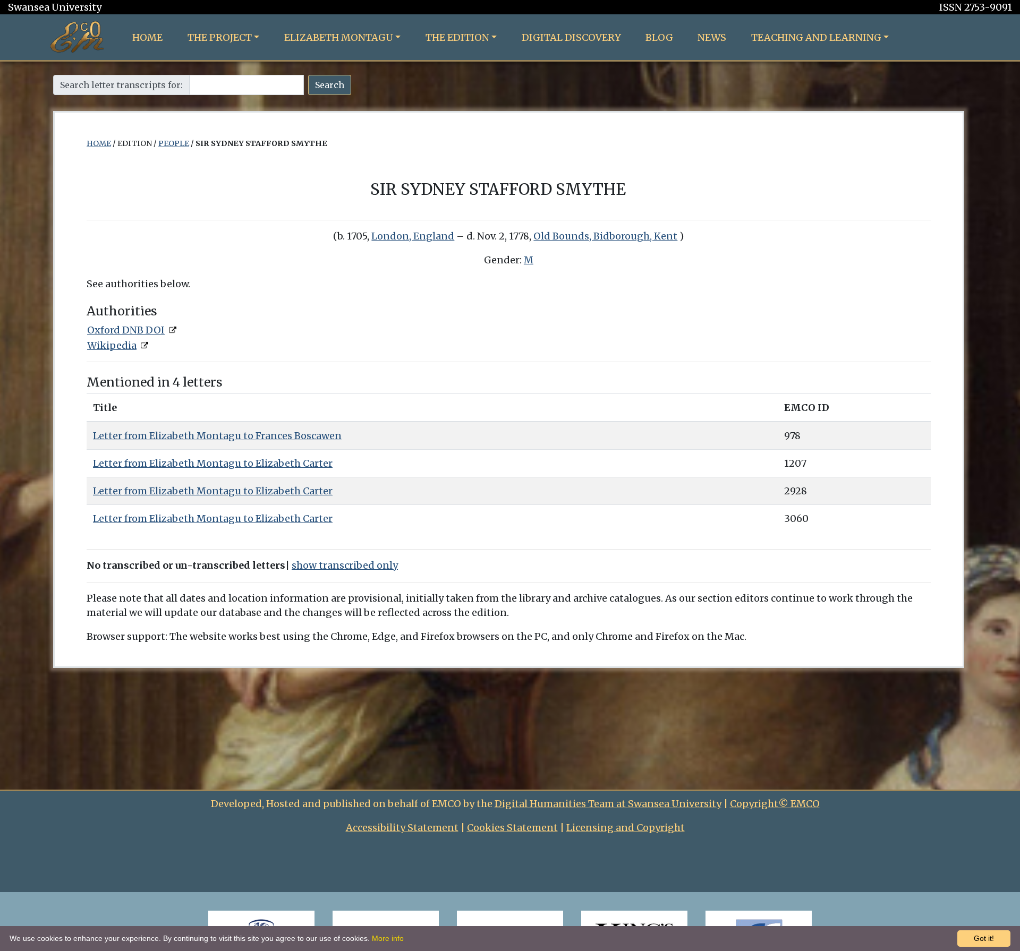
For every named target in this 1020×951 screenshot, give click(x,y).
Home (147, 37)
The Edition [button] (457, 37)
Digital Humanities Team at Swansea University (608, 804)
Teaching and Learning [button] (816, 37)
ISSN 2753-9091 (975, 7)
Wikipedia (112, 345)
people (173, 143)
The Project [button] (220, 37)
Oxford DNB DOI (126, 330)
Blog (659, 37)
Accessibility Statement (402, 827)
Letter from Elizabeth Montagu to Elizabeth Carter (213, 463)
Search (329, 85)
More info (388, 938)
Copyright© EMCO (775, 804)
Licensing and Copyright (625, 827)
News (712, 37)
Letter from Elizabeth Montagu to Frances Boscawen (217, 436)
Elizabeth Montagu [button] (338, 37)
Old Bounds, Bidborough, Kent (605, 236)
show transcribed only (345, 565)
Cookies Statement (512, 827)
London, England (412, 236)
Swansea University (54, 7)
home (99, 143)
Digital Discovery (571, 37)
